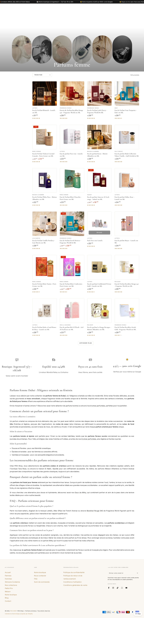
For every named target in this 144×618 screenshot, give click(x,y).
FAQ (35, 579)
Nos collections (11, 585)
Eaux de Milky (80, 492)
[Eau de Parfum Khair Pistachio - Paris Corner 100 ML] (72, 180)
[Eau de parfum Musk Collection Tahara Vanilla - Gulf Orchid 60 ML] (127, 137)
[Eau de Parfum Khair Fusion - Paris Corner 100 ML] (44, 267)
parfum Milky (48, 541)
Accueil (8, 572)
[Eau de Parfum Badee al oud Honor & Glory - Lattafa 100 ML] (44, 310)
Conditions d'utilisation (72, 582)
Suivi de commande (41, 582)
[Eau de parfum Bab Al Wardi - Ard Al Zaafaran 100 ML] (72, 310)
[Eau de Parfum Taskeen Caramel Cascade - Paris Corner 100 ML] (44, 137)
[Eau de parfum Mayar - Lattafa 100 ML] (127, 224)
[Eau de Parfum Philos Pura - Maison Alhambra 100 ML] (44, 180)
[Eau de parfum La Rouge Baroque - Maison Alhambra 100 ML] (99, 310)
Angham (32, 511)
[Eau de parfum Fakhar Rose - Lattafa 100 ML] (127, 180)
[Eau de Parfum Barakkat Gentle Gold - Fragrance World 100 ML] (127, 310)
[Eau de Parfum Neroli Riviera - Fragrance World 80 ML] (72, 224)
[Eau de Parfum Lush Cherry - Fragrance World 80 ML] (99, 93)
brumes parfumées (97, 406)
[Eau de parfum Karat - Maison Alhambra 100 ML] (99, 137)
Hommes (8, 579)
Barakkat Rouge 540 (95, 511)
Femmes (8, 576)
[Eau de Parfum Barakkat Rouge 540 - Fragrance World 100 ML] (127, 267)
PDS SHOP (13, 611)
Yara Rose (22, 469)
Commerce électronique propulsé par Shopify (19, 613)
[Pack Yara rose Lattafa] (99, 224)
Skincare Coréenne (12, 582)
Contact (8, 601)
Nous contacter (40, 576)
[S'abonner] (138, 573)
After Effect (58, 511)
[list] (72, 368)
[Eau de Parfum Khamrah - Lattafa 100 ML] (44, 93)
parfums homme (72, 406)
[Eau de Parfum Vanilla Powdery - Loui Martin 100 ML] (44, 224)
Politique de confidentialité (73, 572)
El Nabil (48, 469)
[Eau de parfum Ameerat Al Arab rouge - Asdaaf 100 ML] (99, 180)
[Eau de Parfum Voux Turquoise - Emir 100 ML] (127, 93)
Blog (6, 598)
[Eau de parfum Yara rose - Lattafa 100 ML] (72, 137)
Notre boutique (11, 595)
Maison (8, 592)
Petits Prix (9, 588)
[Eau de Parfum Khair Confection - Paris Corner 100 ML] (72, 267)
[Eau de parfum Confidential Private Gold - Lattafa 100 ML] (99, 267)
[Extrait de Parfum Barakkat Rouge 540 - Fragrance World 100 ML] (72, 93)
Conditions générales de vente (75, 585)
